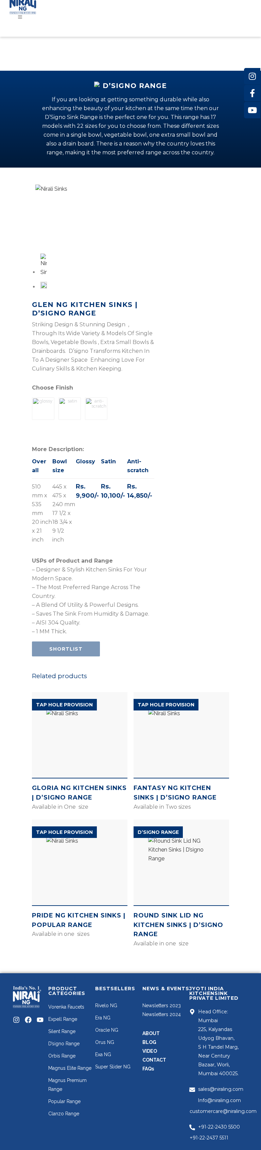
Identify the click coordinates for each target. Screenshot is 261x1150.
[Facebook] (28, 1019)
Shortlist (66, 649)
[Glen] (66, 216)
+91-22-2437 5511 (209, 1138)
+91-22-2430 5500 (219, 1127)
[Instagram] (16, 1019)
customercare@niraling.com (223, 1111)
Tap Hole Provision (64, 705)
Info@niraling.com (219, 1100)
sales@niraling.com (220, 1089)
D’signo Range (158, 832)
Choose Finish (52, 387)
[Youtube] (40, 1019)
